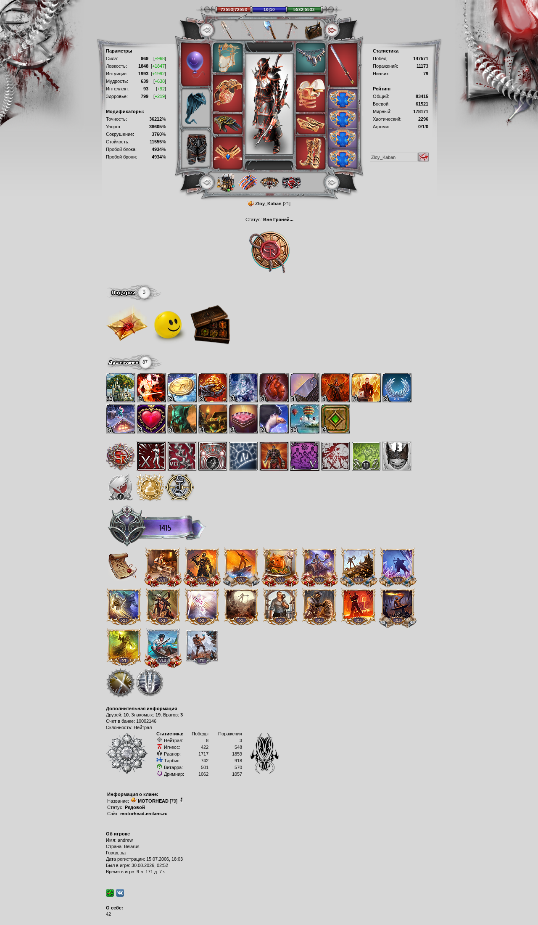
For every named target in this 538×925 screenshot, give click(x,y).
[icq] (110, 893)
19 (158, 714)
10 (126, 714)
